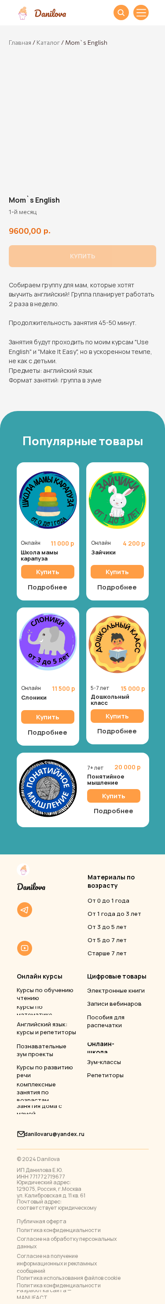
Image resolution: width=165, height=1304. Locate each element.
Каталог (48, 42)
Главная (20, 42)
